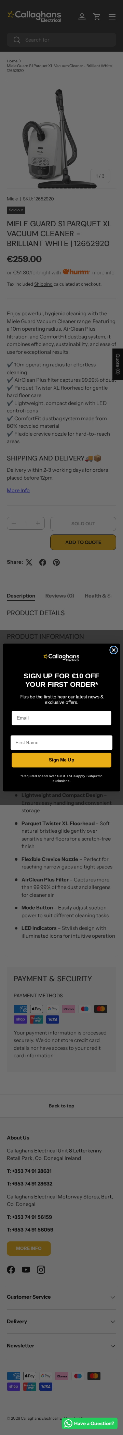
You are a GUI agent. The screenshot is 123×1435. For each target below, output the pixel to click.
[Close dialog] (113, 650)
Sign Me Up (61, 760)
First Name (23, 731)
